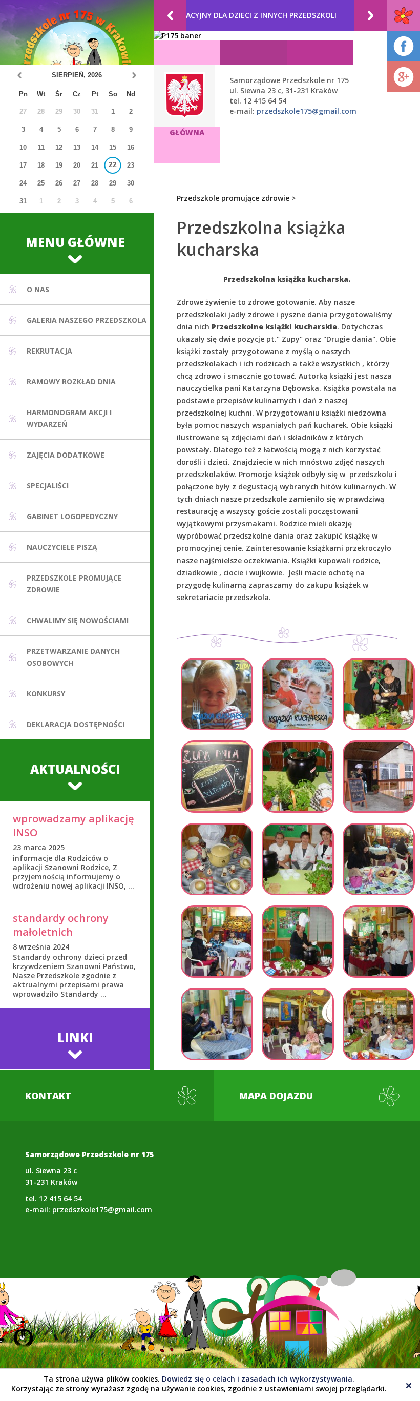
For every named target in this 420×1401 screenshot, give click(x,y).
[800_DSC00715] (216, 859)
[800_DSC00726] (378, 694)
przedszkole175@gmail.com (306, 111)
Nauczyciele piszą (62, 547)
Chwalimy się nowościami (78, 620)
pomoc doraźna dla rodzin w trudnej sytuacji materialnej (231, 15)
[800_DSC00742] (378, 1024)
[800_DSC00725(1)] (297, 859)
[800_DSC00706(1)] (378, 859)
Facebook (403, 46)
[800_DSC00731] (378, 776)
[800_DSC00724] (216, 1024)
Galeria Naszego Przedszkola (86, 320)
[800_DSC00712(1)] (216, 776)
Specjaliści (48, 485)
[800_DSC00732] (297, 776)
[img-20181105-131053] (297, 694)
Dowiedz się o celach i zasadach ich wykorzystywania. (258, 1379)
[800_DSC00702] (216, 941)
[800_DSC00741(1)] (297, 1024)
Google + (403, 76)
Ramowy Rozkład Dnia (71, 381)
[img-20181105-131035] (216, 694)
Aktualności (75, 768)
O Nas (38, 289)
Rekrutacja (49, 351)
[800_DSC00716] (297, 941)
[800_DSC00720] (378, 941)
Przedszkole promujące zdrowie (233, 198)
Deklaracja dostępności (75, 724)
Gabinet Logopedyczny (72, 516)
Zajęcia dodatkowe (65, 455)
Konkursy (46, 693)
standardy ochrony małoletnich (61, 925)
